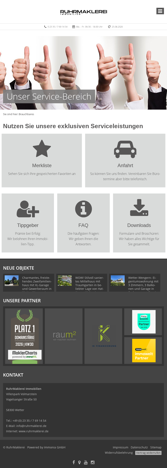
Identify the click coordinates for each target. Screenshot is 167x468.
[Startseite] (84, 11)
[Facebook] (74, 463)
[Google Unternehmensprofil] (79, 463)
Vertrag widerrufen (148, 453)
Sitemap (156, 447)
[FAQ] (83, 214)
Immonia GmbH (54, 447)
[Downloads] (139, 214)
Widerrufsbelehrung (119, 453)
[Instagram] (92, 463)
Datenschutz (139, 447)
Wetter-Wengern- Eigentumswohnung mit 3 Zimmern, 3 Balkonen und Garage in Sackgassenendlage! (143, 285)
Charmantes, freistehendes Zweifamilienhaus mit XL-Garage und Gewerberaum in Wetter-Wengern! (37, 285)
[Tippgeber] (28, 214)
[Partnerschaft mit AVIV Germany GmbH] (144, 350)
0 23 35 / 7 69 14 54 (57, 26)
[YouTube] (86, 463)
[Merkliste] (42, 155)
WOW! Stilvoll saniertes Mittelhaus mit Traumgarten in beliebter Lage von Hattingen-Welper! (89, 285)
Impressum (120, 447)
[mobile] (160, 11)
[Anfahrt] (125, 155)
